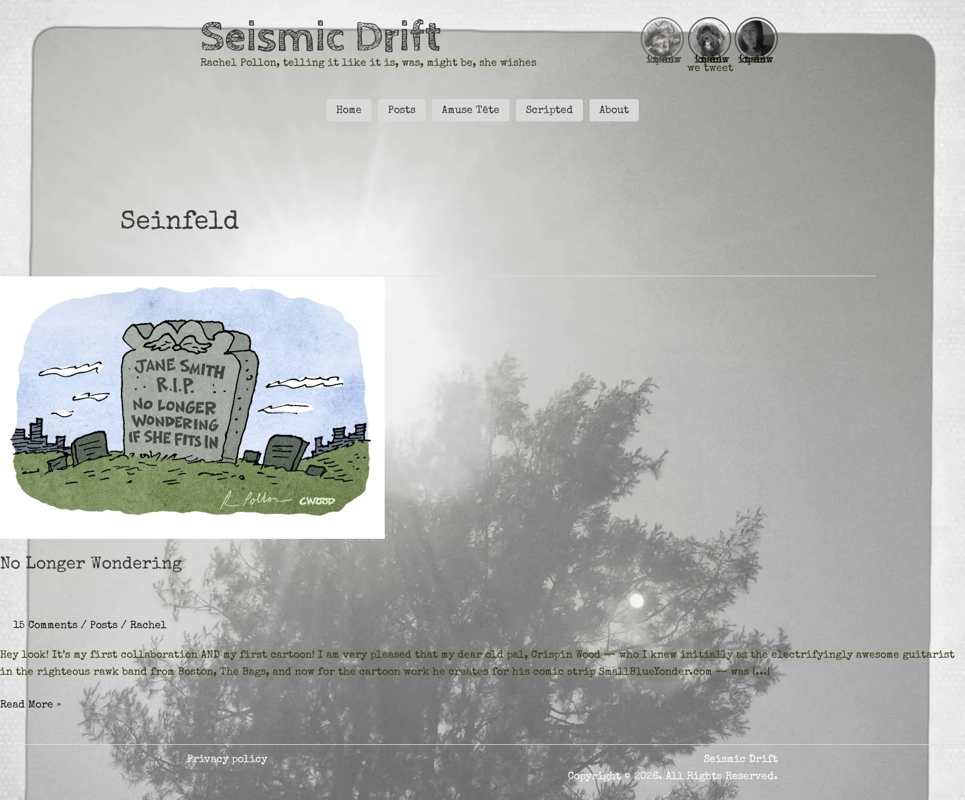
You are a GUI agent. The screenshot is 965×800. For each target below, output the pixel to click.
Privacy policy (227, 760)
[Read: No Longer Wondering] (192, 407)
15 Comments (45, 626)
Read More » (30, 707)
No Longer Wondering (91, 565)
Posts (104, 626)
